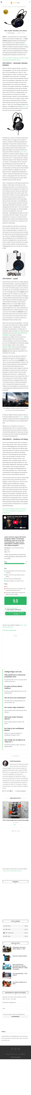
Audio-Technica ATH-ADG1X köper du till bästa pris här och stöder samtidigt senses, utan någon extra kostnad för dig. (15, 510)
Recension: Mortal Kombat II (20, 956)
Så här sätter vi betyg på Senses (9, 630)
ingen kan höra (22, 151)
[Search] (29, 2)
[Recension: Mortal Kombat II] (7, 958)
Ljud (6, 6)
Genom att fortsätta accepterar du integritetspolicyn (14, 1014)
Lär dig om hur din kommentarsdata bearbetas (12, 870)
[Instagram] (19, 1049)
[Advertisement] (15, 650)
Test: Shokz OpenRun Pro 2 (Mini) (20, 983)
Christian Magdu (11, 33)
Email (4, 1008)
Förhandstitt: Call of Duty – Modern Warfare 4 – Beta (19, 948)
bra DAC (21, 416)
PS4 (6, 104)
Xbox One (25, 106)
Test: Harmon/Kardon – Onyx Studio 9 (20, 974)
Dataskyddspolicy (22, 1054)
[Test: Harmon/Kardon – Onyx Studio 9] (7, 975)
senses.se (16, 1054)
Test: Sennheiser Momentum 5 (15, 820)
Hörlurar (9, 6)
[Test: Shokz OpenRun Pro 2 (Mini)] (7, 984)
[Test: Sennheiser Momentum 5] (15, 809)
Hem (3, 6)
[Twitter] (15, 1049)
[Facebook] (12, 1049)
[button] (4, 813)
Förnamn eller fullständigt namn (9, 1002)
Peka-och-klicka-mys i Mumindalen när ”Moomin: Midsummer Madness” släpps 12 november (20, 967)
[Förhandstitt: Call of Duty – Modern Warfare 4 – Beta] (7, 949)
